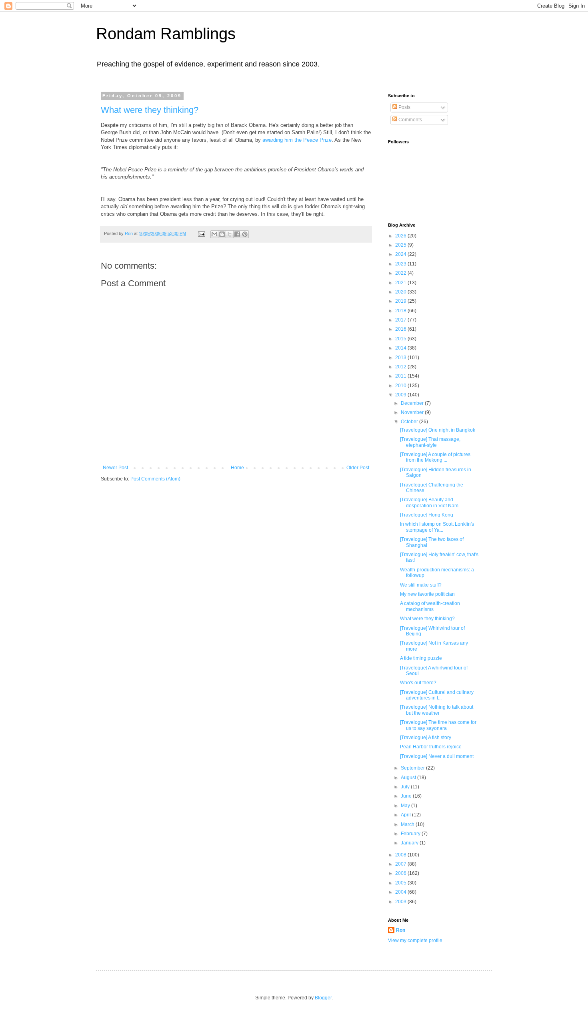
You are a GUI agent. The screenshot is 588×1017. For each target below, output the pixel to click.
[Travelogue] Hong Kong (426, 515)
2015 (401, 339)
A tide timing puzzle (421, 658)
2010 (401, 385)
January (410, 843)
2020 (401, 292)
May (406, 805)
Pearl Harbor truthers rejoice (431, 747)
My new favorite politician (427, 594)
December (413, 403)
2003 (401, 901)
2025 (401, 245)
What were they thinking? (149, 110)
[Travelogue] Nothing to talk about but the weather (436, 710)
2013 (401, 357)
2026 (401, 236)
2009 (401, 395)
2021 (401, 282)
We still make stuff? (421, 585)
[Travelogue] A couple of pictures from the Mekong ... (435, 457)
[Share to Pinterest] (245, 234)
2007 (401, 864)
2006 (401, 873)
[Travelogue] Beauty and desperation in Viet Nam (429, 502)
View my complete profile (415, 940)
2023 (401, 264)
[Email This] (214, 234)
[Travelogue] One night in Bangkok (437, 430)
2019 (401, 301)
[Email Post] (201, 233)
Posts (403, 107)
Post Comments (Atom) (155, 479)
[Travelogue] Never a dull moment (437, 756)
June (407, 796)
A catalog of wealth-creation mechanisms (430, 606)
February (411, 833)
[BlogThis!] (222, 234)
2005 (401, 883)
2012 (401, 367)
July (406, 787)
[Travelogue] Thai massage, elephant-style (430, 442)
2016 (401, 329)
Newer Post (115, 467)
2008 (401, 855)
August (409, 777)
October (410, 421)
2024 (401, 254)
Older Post (357, 467)
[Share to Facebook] (237, 234)
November (413, 412)
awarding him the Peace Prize (297, 140)
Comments (409, 120)
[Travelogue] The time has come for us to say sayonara (438, 725)
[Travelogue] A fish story (425, 737)
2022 (401, 273)
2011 (401, 376)
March (408, 824)
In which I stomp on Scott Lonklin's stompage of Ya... (437, 527)
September (413, 768)
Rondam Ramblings (166, 33)
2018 (401, 311)
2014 (401, 348)
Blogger (323, 998)
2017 (401, 320)
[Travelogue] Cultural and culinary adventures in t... (437, 695)
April (406, 815)
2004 (401, 892)
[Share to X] (230, 234)
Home (237, 467)
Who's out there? (418, 682)
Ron (400, 930)
